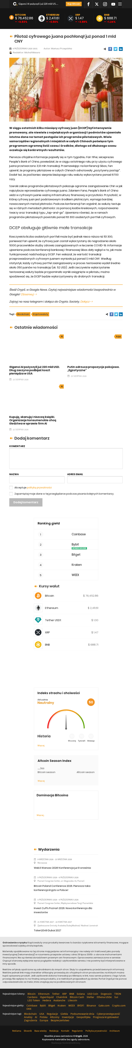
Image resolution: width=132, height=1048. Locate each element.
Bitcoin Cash (77, 997)
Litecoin (72, 1000)
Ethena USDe (104, 997)
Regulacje (52, 1013)
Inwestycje (68, 1017)
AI (62, 336)
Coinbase (79, 534)
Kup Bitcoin (74, 3)
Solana (81, 993)
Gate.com (103, 1005)
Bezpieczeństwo (60, 1020)
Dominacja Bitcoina (52, 795)
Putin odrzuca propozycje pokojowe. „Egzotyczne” (93, 368)
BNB (106, 15)
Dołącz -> (86, 302)
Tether (56, 993)
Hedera (46, 1000)
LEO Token (34, 1000)
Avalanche (59, 1000)
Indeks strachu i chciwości (58, 693)
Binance (91, 1005)
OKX (28, 1008)
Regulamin (77, 1030)
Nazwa (14, 474)
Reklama (16, 1030)
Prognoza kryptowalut (106, 1017)
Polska (43, 1017)
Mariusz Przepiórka (61, 48)
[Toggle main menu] (120, 4)
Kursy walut (49, 586)
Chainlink (61, 997)
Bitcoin (20, 15)
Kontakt (65, 1030)
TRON (117, 993)
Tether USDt (53, 620)
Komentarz (17, 446)
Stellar (90, 997)
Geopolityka (83, 1017)
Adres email (75, 474)
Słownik (28, 1030)
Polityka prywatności (96, 1030)
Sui (116, 997)
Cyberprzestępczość (108, 1013)
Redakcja (53, 1030)
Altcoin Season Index (54, 761)
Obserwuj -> (29, 294)
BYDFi (80, 1005)
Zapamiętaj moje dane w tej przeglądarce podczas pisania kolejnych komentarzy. (64, 493)
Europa (44, 1020)
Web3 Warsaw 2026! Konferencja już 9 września (62, 868)
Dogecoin (106, 993)
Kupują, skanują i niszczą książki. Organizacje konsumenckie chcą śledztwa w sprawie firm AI (32, 420)
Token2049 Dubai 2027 (47, 930)
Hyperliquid (47, 997)
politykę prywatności (39, 487)
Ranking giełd (49, 523)
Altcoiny (54, 1017)
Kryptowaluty (40, 314)
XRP (77, 15)
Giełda (64, 1013)
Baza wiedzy (40, 1030)
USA (41, 1013)
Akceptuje (33, 487)
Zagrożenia (30, 1020)
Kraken (77, 564)
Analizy (28, 1017)
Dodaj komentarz (25, 502)
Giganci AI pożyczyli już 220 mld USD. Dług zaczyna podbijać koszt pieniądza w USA (39, 3)
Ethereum (52, 15)
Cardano (32, 997)
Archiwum (114, 1030)
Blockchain (23, 314)
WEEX (75, 575)
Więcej (41, 745)
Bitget (76, 554)
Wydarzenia (48, 849)
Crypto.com (118, 1005)
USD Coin (92, 993)
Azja (118, 336)
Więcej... (41, 815)
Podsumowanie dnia (82, 1013)
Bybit (75, 544)
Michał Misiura (32, 52)
